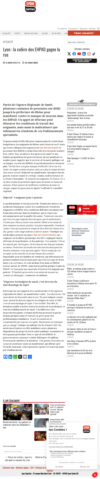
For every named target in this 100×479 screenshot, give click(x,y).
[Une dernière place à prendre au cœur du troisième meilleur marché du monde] (41, 440)
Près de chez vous (31, 33)
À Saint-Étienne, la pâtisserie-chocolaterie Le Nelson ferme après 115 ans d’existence (82, 283)
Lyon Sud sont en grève (49, 147)
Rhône (19, 451)
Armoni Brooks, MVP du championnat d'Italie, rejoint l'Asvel (57, 421)
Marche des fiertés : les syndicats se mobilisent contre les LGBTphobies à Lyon (17, 425)
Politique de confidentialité (45, 467)
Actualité (13, 446)
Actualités (6, 33)
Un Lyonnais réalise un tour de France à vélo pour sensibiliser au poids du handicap (81, 332)
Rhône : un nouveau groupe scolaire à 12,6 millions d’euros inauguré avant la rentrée (81, 271)
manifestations (10, 451)
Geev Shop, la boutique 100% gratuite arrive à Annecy (81, 342)
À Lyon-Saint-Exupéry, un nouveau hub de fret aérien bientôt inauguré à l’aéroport (82, 149)
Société (17, 33)
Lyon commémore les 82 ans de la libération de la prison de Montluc (79, 351)
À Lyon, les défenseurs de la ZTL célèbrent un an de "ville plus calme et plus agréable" (57, 409)
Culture (45, 33)
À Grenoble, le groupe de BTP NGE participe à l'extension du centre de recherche (80, 308)
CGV (32, 467)
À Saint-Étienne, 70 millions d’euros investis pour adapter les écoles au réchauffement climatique (80, 137)
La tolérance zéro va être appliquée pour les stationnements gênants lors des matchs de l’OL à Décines (82, 320)
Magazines (84, 28)
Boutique (92, 28)
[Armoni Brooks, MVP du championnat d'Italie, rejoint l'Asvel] (41, 426)
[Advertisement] (34, 84)
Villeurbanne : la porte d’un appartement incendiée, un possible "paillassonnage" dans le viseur (80, 115)
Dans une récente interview (45, 234)
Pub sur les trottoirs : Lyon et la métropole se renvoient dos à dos (18, 459)
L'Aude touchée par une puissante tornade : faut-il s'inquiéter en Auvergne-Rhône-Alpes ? (79, 295)
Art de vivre (56, 33)
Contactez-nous (8, 467)
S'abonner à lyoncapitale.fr (84, 33)
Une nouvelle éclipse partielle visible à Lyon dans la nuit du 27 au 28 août (81, 126)
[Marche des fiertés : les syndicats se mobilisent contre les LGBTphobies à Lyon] (17, 419)
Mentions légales (22, 467)
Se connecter (62, 28)
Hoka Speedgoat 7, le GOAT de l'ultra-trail (81, 159)
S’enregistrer (73, 28)
